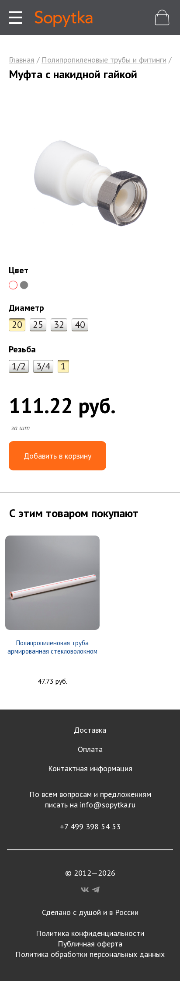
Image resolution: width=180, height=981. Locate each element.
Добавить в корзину (57, 456)
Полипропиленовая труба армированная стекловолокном (52, 647)
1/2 (19, 366)
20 (17, 324)
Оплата (90, 749)
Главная (22, 60)
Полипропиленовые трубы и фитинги (104, 60)
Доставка (90, 730)
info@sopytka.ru (107, 805)
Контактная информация (90, 768)
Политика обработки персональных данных (90, 954)
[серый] (24, 285)
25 (38, 324)
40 (80, 324)
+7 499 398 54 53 (90, 826)
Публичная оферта (90, 944)
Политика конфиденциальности (90, 933)
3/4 (43, 366)
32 (59, 324)
